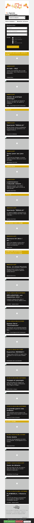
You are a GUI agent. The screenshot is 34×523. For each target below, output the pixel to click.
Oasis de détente (13, 465)
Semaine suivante (22, 21)
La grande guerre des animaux (15, 409)
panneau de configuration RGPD (18, 513)
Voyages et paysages (15, 380)
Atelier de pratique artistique (14, 98)
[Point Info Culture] (17, 6)
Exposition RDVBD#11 (15, 352)
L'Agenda (11, 13)
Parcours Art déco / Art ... (15, 239)
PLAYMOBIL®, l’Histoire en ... (16, 494)
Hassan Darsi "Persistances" (13, 324)
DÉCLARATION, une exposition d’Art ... (15, 296)
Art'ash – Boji (12, 68)
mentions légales (16, 512)
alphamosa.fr (24, 517)
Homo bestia (12, 437)
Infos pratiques (11, 14)
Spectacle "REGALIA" (15, 125)
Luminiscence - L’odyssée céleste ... (15, 183)
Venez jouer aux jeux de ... (15, 154)
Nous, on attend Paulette (17, 267)
